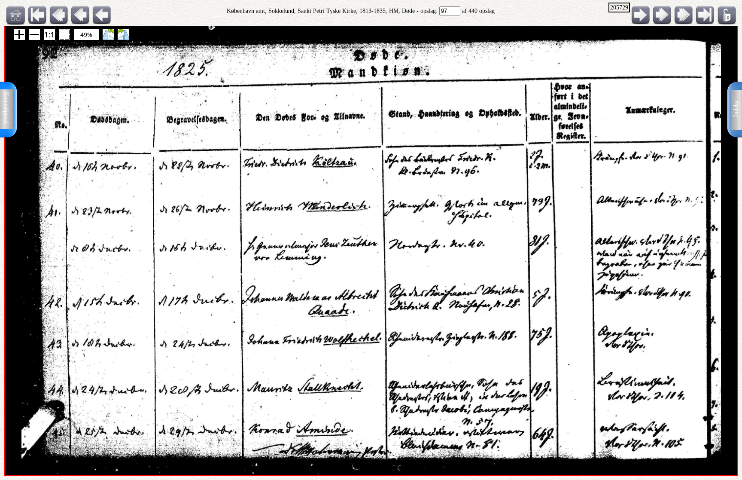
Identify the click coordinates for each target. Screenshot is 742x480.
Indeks (736, 109)
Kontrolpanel (6, 108)
